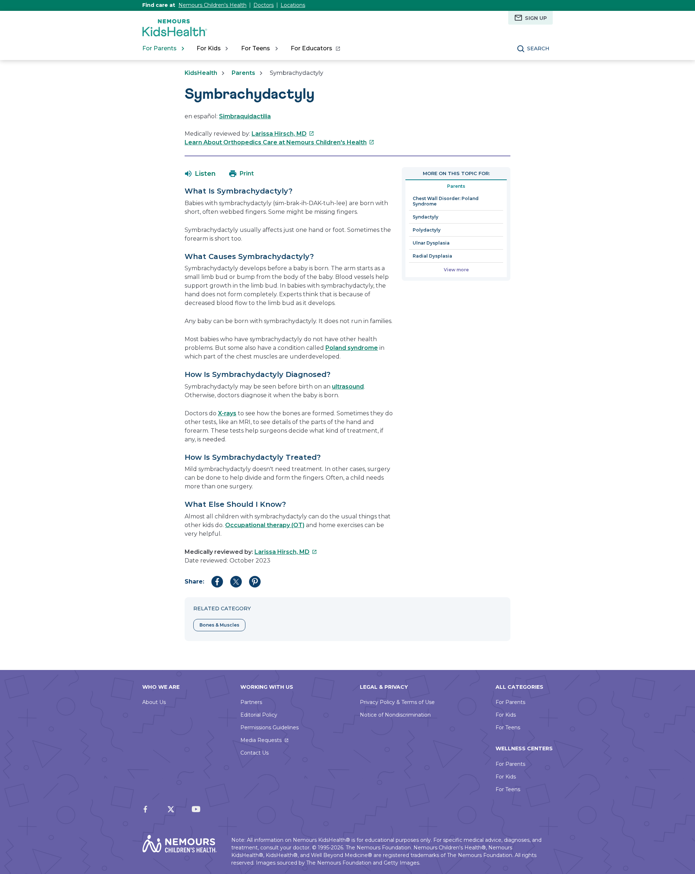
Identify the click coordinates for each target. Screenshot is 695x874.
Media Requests (261, 740)
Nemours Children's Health (212, 5)
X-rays (227, 413)
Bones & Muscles (219, 625)
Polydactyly (427, 230)
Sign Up (536, 18)
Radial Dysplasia (432, 256)
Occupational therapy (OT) (264, 525)
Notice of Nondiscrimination (395, 715)
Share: (194, 581)
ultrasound (348, 386)
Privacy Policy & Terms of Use (397, 702)
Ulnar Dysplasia (431, 243)
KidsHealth (201, 72)
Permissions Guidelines (269, 727)
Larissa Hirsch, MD (283, 133)
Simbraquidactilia (245, 116)
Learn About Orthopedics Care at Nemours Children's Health (279, 142)
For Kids (506, 715)
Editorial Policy (258, 715)
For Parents (510, 702)
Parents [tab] (456, 186)
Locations (293, 5)
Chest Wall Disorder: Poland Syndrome (446, 201)
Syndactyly (425, 217)
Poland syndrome (351, 347)
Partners (251, 702)
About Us (154, 702)
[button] (200, 174)
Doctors (263, 5)
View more (456, 269)
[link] (315, 48)
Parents (243, 72)
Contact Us (254, 753)
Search (538, 48)
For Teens (508, 727)
